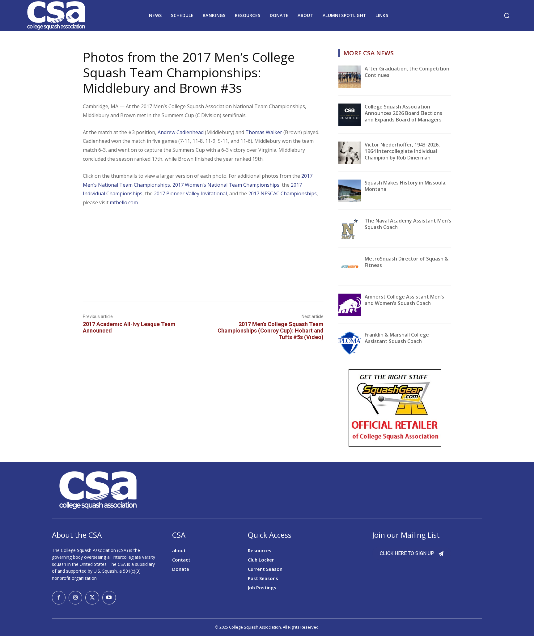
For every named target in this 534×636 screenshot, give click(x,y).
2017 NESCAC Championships (282, 193)
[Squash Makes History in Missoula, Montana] (349, 191)
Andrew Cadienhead (181, 132)
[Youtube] (109, 597)
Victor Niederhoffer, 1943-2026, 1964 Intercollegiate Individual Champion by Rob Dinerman (402, 151)
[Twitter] (92, 597)
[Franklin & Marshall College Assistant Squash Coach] (349, 343)
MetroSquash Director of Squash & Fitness (406, 262)
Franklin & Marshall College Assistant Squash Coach (397, 338)
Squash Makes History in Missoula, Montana (406, 186)
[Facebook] (59, 597)
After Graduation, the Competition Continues (407, 71)
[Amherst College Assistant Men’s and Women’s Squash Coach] (349, 305)
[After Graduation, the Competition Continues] (349, 77)
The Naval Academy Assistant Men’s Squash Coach (408, 224)
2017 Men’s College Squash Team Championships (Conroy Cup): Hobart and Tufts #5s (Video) (271, 330)
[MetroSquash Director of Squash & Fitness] (349, 267)
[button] (507, 15)
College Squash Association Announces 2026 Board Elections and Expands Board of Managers (403, 113)
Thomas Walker (263, 132)
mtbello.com (124, 202)
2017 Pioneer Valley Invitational (190, 193)
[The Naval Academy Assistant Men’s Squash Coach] (349, 229)
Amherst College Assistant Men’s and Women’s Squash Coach (404, 300)
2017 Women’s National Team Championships (225, 184)
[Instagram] (75, 597)
